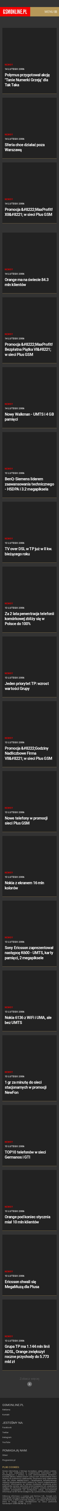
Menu (49, 12)
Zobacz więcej (29, 1378)
